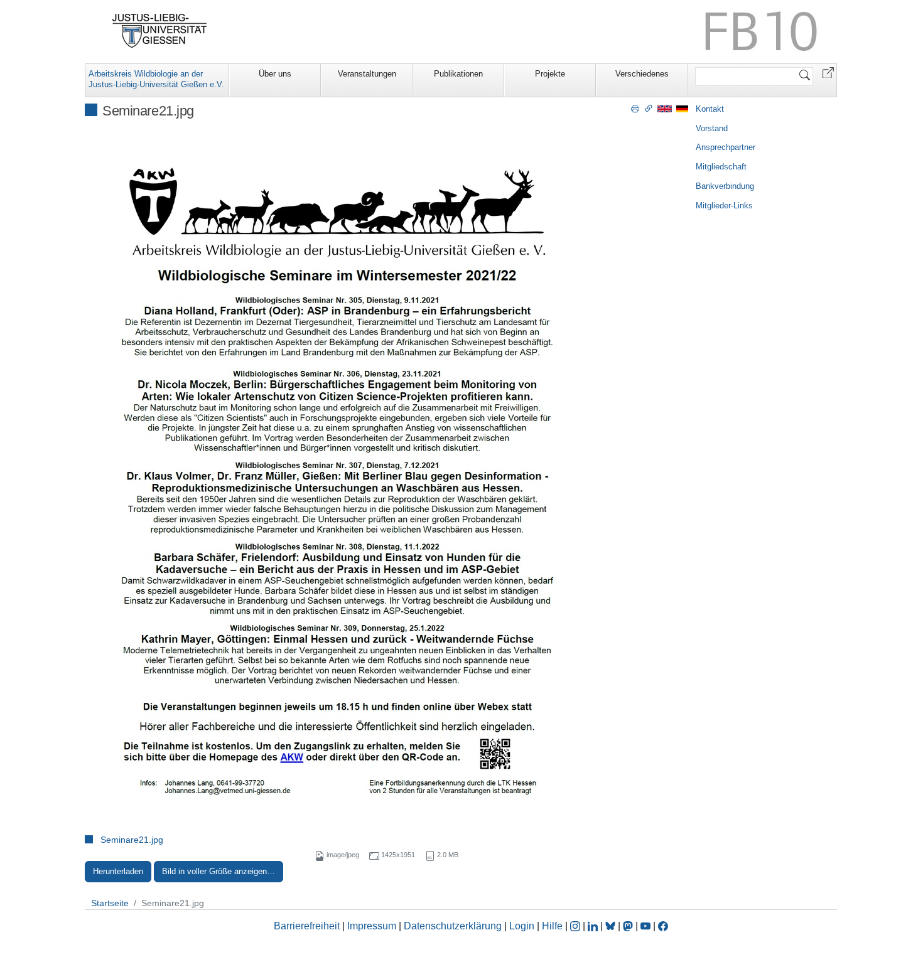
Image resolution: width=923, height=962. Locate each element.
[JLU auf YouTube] (645, 926)
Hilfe (552, 926)
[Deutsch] (682, 108)
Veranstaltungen (367, 73)
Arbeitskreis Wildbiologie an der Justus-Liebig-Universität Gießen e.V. (156, 79)
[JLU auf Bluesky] (611, 926)
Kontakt (710, 109)
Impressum (371, 926)
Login (523, 926)
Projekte (550, 73)
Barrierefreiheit (307, 926)
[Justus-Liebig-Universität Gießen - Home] (159, 31)
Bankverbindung (725, 186)
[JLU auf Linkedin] (594, 926)
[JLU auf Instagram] (576, 926)
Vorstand (712, 128)
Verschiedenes (642, 73)
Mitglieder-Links (724, 205)
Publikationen (458, 73)
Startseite (110, 903)
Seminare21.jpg (131, 840)
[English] (664, 108)
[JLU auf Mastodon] (629, 926)
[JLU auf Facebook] (663, 926)
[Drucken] (635, 108)
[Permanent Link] (649, 108)
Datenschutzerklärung (453, 926)
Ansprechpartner (725, 147)
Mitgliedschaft (721, 166)
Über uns (275, 73)
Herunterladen (118, 871)
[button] (828, 72)
